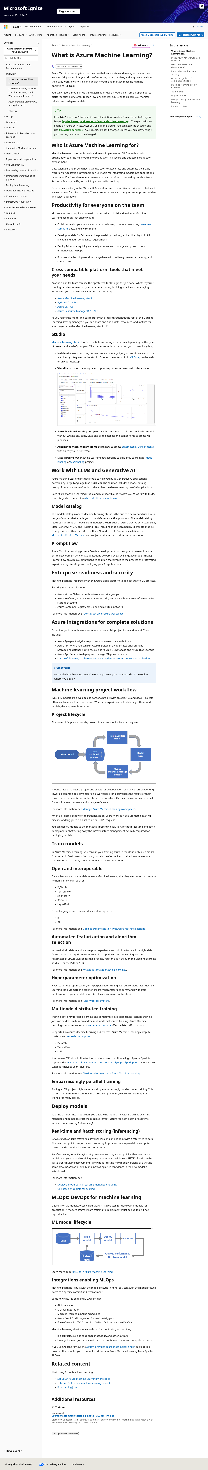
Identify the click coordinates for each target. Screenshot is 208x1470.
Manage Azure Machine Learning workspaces (109, 809)
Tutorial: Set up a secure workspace (103, 613)
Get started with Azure (191, 34)
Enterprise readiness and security (184, 72)
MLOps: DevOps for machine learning (186, 101)
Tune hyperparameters (96, 1000)
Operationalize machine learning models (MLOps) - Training (83, 1415)
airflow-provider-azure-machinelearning (109, 1346)
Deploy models (178, 95)
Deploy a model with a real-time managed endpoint (87, 1184)
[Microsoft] (6, 27)
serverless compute (99, 1025)
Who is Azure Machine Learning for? (183, 52)
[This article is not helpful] (200, 117)
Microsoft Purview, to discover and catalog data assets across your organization (103, 658)
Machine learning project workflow (184, 86)
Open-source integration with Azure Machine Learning (114, 928)
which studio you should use (100, 498)
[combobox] (21, 50)
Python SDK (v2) (66, 302)
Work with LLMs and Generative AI (181, 66)
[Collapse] (38, 42)
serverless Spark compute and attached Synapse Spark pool (102, 1062)
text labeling (77, 462)
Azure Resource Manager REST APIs (78, 311)
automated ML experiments (138, 446)
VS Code (134, 357)
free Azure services (70, 130)
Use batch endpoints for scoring (76, 1189)
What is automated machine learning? (104, 969)
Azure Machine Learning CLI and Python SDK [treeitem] (23, 103)
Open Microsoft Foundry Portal (157, 34)
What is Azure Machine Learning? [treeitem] (21, 81)
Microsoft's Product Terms (67, 535)
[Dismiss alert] (201, 6)
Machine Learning (80, 45)
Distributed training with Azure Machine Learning (111, 1073)
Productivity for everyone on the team (185, 59)
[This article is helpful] (196, 117)
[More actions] (153, 45)
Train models (178, 91)
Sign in (200, 26)
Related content (179, 106)
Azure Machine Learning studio (75, 298)
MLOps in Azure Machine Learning (93, 1272)
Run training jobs (67, 1387)
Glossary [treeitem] (13, 111)
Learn (55, 45)
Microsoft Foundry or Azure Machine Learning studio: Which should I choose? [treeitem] (22, 92)
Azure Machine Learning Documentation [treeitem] (18, 66)
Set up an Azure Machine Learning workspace (83, 1378)
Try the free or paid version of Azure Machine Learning (95, 121)
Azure (65, 45)
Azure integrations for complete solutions (182, 79)
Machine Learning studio (66, 342)
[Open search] (193, 26)
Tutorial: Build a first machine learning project (83, 1383)
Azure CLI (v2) (65, 306)
